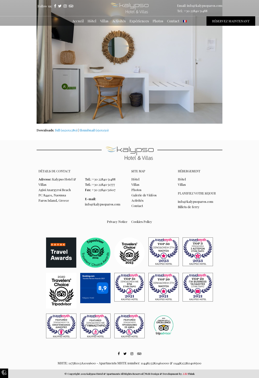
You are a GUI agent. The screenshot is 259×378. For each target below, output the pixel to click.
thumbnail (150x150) (93, 130)
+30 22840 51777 (103, 184)
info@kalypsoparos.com (204, 5)
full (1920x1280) (66, 130)
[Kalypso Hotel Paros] (129, 8)
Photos (136, 190)
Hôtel (135, 179)
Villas (135, 184)
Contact (137, 206)
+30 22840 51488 (195, 11)
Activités (137, 200)
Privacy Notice (117, 221)
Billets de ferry (188, 207)
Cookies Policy (141, 221)
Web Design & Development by (170, 373)
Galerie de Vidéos (144, 195)
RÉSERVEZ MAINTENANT (231, 21)
